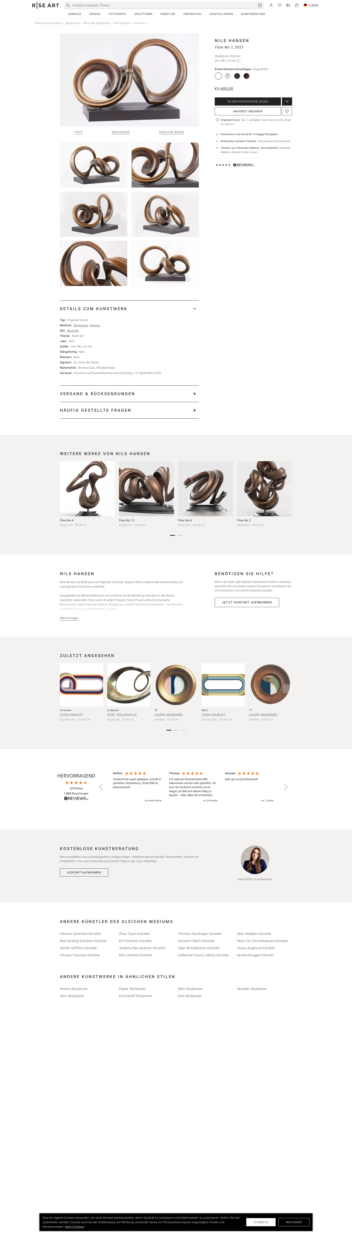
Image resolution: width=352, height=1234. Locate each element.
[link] (260, 5)
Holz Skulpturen (190, 996)
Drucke (94, 13)
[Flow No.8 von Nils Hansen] (205, 488)
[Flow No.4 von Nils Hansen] (87, 488)
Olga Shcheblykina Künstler (199, 948)
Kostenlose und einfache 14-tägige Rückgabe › (250, 134)
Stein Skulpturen (190, 989)
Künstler (168, 13)
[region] (193, 787)
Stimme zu (261, 1222)
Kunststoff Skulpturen (135, 996)
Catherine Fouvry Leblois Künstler (203, 955)
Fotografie (117, 13)
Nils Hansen (122, 23)
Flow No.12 (126, 520)
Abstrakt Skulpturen (97, 23)
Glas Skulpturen (72, 996)
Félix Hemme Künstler (135, 955)
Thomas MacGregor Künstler (200, 934)
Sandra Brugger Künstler (255, 955)
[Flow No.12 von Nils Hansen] (146, 488)
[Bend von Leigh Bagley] (223, 684)
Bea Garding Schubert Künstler (83, 941)
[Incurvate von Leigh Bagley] (81, 684)
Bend (205, 710)
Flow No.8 (185, 520)
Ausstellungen (221, 13)
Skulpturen (143, 13)
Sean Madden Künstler (254, 934)
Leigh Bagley (72, 715)
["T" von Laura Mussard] (270, 684)
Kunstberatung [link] (253, 13)
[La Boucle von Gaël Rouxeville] (128, 684)
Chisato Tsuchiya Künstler (80, 955)
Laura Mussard (168, 715)
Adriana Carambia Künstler (80, 934)
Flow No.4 (67, 520)
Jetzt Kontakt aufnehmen (247, 602)
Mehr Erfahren (75, 1226)
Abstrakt (73, 330)
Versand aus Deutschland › (274, 141)
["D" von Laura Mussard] (176, 684)
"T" (250, 710)
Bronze (95, 325)
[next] (287, 489)
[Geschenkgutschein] (288, 5)
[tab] (129, 308)
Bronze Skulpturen (74, 989)
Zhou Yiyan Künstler (134, 934)
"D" (156, 710)
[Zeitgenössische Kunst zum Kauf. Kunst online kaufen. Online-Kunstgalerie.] (45, 5)
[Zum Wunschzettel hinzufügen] (287, 111)
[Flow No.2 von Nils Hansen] (264, 488)
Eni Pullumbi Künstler (135, 941)
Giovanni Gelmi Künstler (196, 941)
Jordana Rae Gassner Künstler (142, 948)
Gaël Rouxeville (122, 715)
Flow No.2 (244, 520)
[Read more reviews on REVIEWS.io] (76, 799)
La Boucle (113, 710)
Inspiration (192, 13)
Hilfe (79, 131)
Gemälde (74, 13)
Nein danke (294, 1222)
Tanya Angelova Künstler (256, 948)
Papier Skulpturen (132, 989)
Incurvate (65, 710)
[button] (101, 787)
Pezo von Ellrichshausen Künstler (262, 941)
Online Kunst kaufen (48, 23)
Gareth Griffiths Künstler (78, 948)
